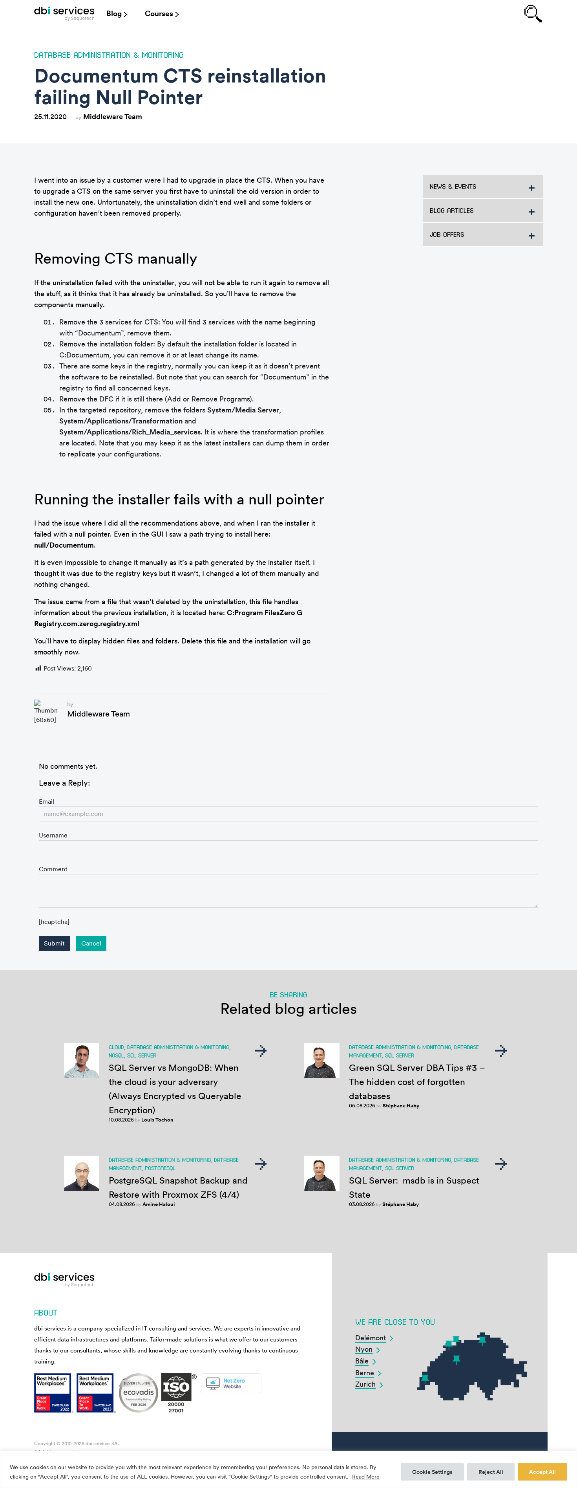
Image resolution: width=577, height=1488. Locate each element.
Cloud (116, 1047)
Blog (114, 13)
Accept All (542, 1472)
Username (53, 835)
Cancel (91, 943)
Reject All (490, 1472)
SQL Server (141, 1055)
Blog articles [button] (452, 210)
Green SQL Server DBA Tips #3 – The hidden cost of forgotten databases (417, 1081)
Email (46, 801)
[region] (288, 1469)
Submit (54, 943)
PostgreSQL (160, 1168)
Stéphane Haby (401, 1106)
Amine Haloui (158, 1204)
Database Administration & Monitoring (109, 54)
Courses (159, 13)
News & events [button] (453, 186)
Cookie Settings (432, 1472)
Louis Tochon (157, 1120)
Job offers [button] (447, 234)
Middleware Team (112, 116)
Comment (53, 869)
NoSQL (116, 1055)
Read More (366, 1476)
